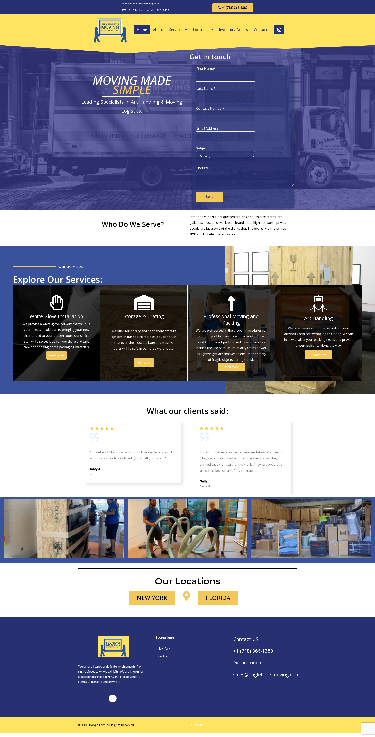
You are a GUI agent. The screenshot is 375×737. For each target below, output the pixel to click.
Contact (261, 29)
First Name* (206, 68)
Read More (56, 355)
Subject (202, 148)
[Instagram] (113, 698)
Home (142, 29)
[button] (178, 29)
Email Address (207, 128)
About (158, 29)
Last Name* (205, 88)
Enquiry (202, 168)
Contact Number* (210, 108)
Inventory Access (233, 29)
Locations (201, 29)
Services (176, 29)
